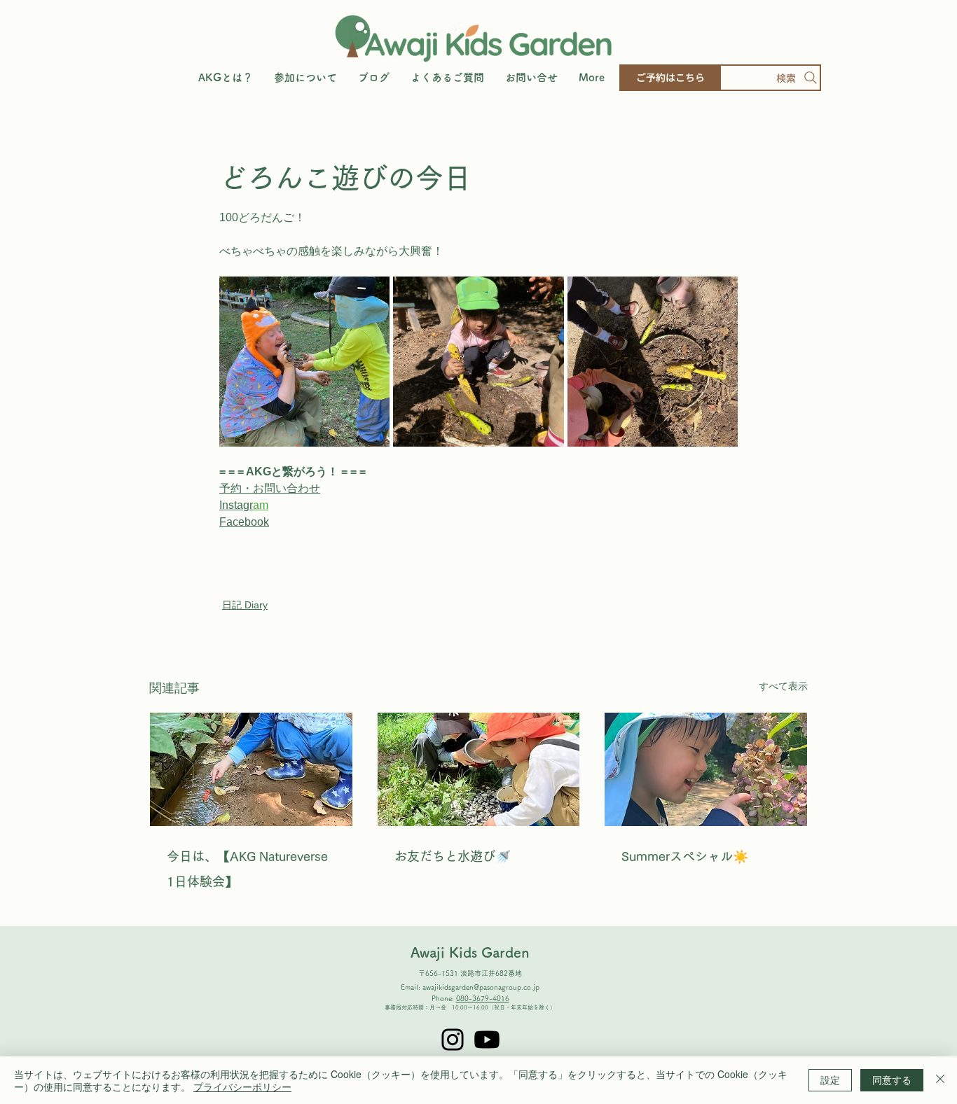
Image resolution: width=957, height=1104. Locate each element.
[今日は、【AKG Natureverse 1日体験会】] (251, 769)
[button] (305, 77)
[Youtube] (487, 1039)
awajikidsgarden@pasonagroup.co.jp (480, 987)
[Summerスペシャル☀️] (706, 769)
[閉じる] (940, 1080)
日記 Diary (245, 604)
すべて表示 (783, 686)
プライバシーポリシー (242, 1086)
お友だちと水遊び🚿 (452, 856)
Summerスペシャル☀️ (684, 856)
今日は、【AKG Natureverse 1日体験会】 (247, 869)
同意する (891, 1079)
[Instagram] (452, 1039)
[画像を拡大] (304, 362)
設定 (830, 1079)
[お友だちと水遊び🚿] (479, 769)
